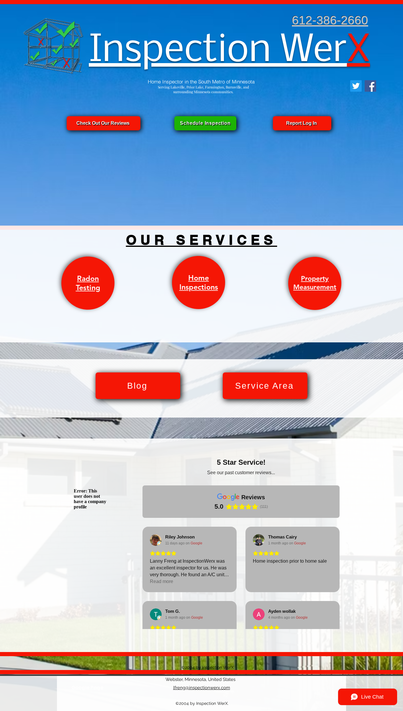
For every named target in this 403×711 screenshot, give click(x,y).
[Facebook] (370, 86)
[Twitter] (356, 86)
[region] (88, 283)
